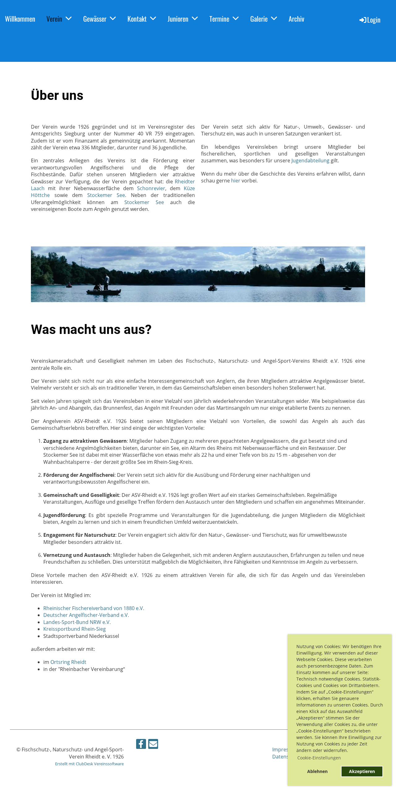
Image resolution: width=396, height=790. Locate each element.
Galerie (259, 18)
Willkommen (20, 18)
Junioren (178, 18)
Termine (219, 18)
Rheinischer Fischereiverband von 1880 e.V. (93, 608)
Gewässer (94, 18)
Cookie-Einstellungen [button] (319, 758)
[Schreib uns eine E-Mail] (153, 745)
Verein (54, 18)
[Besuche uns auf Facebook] (141, 745)
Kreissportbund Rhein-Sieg (74, 629)
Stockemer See (106, 195)
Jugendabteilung (310, 160)
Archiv (296, 18)
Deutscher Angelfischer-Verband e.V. (86, 615)
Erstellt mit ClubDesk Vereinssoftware (89, 764)
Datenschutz (287, 756)
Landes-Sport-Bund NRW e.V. (77, 622)
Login (374, 19)
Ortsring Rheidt (68, 662)
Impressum (285, 749)
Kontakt (137, 18)
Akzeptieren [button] (362, 771)
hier (235, 180)
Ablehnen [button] (317, 771)
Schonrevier (151, 188)
